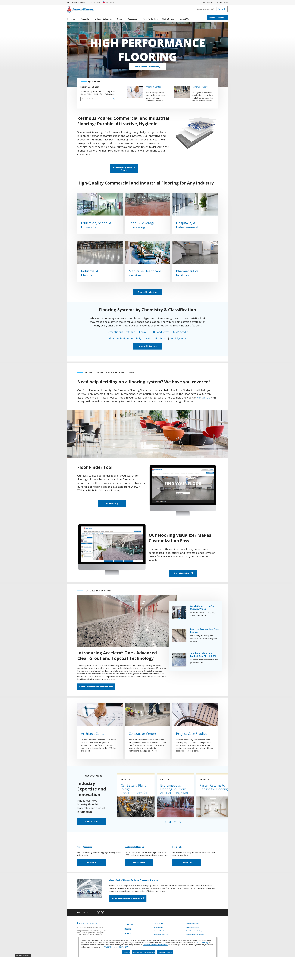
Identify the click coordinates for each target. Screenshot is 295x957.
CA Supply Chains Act (161, 935)
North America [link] (95, 2)
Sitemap (127, 929)
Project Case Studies (191, 733)
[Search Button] (113, 99)
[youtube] (102, 912)
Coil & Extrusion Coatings (194, 931)
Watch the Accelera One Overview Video (202, 607)
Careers (127, 933)
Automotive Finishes (192, 927)
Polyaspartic (143, 338)
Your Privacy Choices (165, 952)
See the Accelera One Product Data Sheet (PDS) (203, 654)
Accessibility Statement (162, 931)
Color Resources (84, 847)
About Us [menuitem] (184, 19)
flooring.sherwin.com (87, 923)
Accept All (126, 952)
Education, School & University (96, 225)
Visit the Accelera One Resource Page (96, 686)
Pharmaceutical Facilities (189, 273)
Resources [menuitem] (132, 19)
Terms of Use (158, 923)
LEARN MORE (91, 862)
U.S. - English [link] (108, 3)
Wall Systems (178, 338)
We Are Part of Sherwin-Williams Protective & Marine (133, 880)
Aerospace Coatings (192, 923)
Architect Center (153, 87)
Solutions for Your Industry (147, 66)
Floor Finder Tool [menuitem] (150, 19)
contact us (203, 397)
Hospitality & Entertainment (187, 225)
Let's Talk (176, 847)
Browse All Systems (147, 346)
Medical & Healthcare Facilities (145, 273)
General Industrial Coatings (195, 935)
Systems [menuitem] (71, 19)
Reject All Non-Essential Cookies (144, 952)
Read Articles (91, 821)
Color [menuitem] (119, 19)
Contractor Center (200, 87)
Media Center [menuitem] (168, 19)
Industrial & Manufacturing (92, 273)
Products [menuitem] (85, 19)
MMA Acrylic (180, 332)
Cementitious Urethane (121, 332)
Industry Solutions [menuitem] (103, 19)
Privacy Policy (158, 927)
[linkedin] (98, 912)
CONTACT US (186, 862)
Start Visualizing (182, 573)
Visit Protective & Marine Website (126, 898)
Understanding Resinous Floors (123, 168)
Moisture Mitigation (121, 338)
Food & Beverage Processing (142, 225)
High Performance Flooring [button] (76, 2)
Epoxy (143, 332)
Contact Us (129, 924)
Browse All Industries (147, 292)
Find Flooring (112, 503)
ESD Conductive (159, 332)
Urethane (160, 338)
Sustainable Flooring (134, 847)
